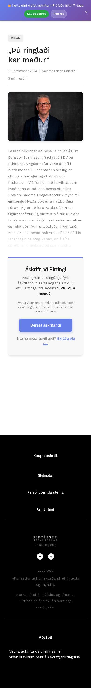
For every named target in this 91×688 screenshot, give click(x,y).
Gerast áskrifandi (45, 325)
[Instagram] (51, 556)
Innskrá (59, 13)
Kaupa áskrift (36, 13)
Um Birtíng (45, 509)
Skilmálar (45, 475)
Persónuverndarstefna (46, 492)
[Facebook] (40, 556)
